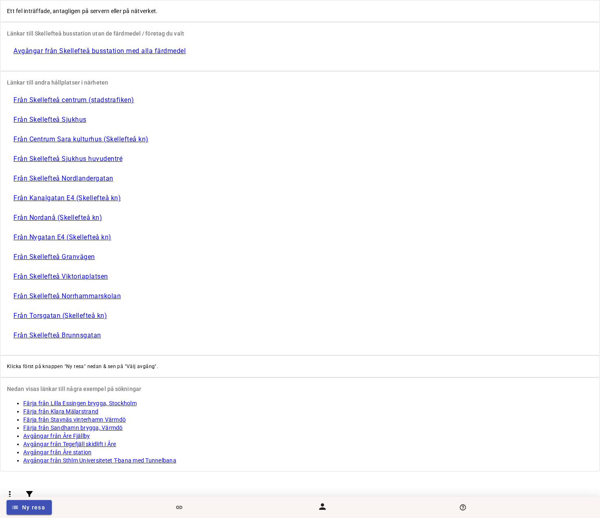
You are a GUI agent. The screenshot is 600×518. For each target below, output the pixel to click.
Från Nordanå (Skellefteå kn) (57, 217)
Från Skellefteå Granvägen (54, 257)
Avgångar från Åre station (57, 452)
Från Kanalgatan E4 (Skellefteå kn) (67, 198)
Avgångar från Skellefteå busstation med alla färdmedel (99, 51)
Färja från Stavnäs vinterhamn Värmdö (74, 419)
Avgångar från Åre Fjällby (56, 436)
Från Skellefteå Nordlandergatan (63, 178)
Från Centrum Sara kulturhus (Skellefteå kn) (81, 139)
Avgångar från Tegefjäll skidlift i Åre (69, 444)
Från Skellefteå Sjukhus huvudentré (67, 159)
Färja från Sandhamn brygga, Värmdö (73, 427)
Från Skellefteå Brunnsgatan (57, 335)
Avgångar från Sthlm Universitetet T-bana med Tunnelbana (99, 460)
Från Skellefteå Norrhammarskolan (67, 296)
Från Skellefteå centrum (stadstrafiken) (73, 100)
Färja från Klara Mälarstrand (60, 411)
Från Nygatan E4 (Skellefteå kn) (62, 237)
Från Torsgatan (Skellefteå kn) (60, 315)
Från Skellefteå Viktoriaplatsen (60, 276)
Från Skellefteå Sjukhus (50, 119)
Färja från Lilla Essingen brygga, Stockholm (80, 403)
